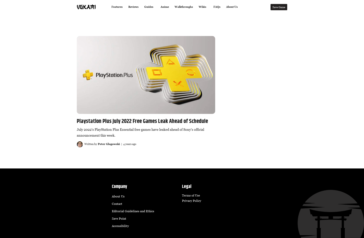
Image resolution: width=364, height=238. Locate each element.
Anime (165, 7)
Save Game (278, 7)
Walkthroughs (184, 7)
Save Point (119, 218)
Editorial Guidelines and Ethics (133, 211)
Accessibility (120, 226)
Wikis (202, 7)
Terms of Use (191, 195)
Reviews (133, 7)
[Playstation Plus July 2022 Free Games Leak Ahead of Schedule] (146, 75)
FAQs (216, 7)
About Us (232, 7)
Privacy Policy (191, 200)
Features (117, 7)
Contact (117, 203)
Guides (148, 7)
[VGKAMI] (86, 7)
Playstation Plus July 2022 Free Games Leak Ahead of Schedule (142, 121)
